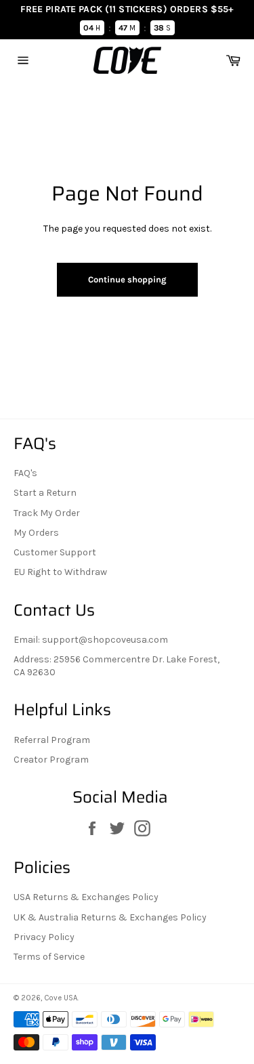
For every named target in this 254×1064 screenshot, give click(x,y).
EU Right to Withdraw (60, 572)
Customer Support (55, 552)
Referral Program (52, 740)
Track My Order (47, 513)
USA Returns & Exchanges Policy (86, 897)
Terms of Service (49, 956)
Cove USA (60, 998)
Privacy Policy (44, 937)
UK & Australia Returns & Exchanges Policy (110, 917)
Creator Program (51, 759)
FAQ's (25, 473)
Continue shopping (127, 279)
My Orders (36, 532)
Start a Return (45, 492)
